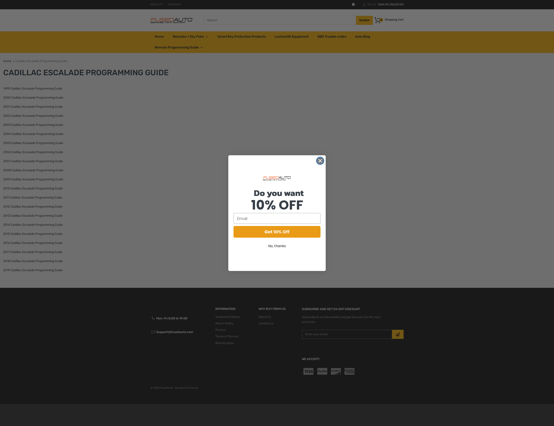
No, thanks (277, 245)
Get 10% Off (277, 232)
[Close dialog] (320, 161)
